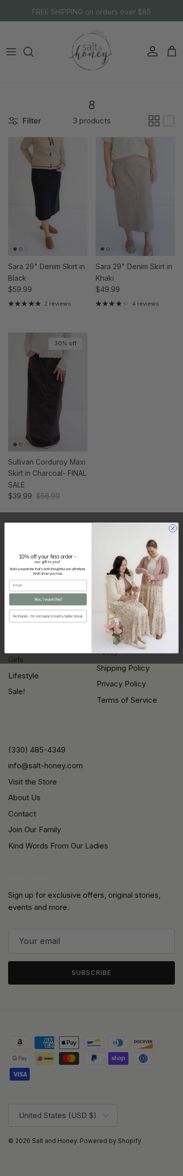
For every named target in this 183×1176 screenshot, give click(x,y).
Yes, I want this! (48, 599)
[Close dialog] (172, 528)
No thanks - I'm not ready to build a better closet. (48, 616)
